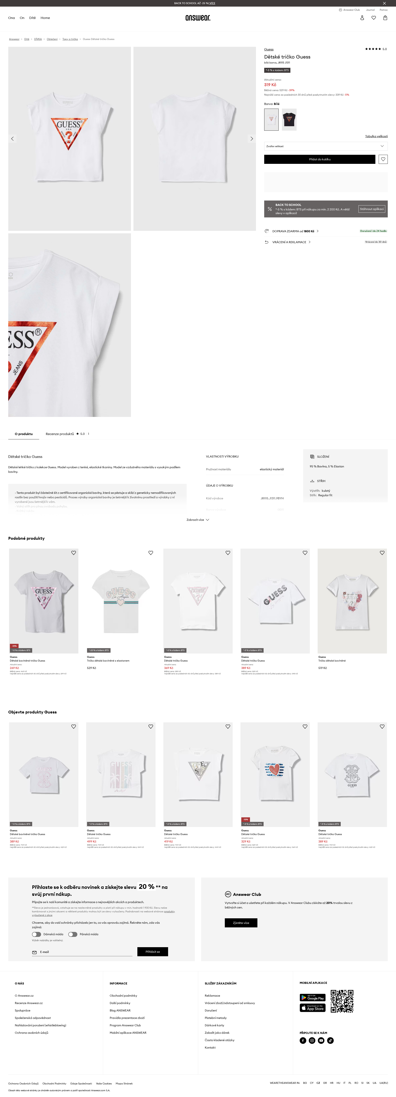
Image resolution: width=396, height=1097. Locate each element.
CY (312, 1083)
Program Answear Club (125, 1025)
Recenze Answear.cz (29, 1003)
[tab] (67, 434)
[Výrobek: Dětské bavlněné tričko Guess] (43, 601)
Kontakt (210, 1047)
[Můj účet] (362, 17)
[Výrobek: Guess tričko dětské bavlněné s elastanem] (121, 601)
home (45, 18)
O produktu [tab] (24, 434)
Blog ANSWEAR (120, 1010)
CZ (318, 1083)
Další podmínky (120, 1003)
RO (356, 1083)
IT (344, 1083)
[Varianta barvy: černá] (289, 120)
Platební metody (216, 1018)
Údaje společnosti (81, 1083)
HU (338, 1083)
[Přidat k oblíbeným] (383, 159)
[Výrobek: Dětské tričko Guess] (198, 601)
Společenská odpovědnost (33, 1018)
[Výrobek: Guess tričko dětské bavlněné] (352, 601)
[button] (326, 146)
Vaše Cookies (104, 1083)
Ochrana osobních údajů (31, 1033)
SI (362, 1083)
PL (350, 1083)
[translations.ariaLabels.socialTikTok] (330, 1040)
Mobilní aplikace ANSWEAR (128, 1033)
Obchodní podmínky (123, 995)
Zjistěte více (241, 923)
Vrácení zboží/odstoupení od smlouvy (230, 1003)
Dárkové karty (214, 1025)
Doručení (211, 1010)
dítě (32, 18)
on (22, 18)
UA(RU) (384, 1083)
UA (374, 1083)
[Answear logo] (198, 17)
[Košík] (385, 17)
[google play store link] (312, 997)
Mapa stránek (124, 1083)
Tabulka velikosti (376, 136)
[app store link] (312, 1007)
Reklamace (212, 995)
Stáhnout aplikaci (372, 209)
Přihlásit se (153, 952)
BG (305, 1083)
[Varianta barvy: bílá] (271, 120)
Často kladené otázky (220, 1040)
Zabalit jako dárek (217, 1033)
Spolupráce (22, 1010)
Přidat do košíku (320, 159)
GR (325, 1083)
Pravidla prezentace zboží (127, 1018)
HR (332, 1083)
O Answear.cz (24, 995)
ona (11, 18)
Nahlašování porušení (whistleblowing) (40, 1025)
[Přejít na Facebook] (303, 1040)
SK (368, 1083)
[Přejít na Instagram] (312, 1040)
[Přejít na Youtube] (321, 1040)
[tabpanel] (198, 481)
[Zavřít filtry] (384, 3)
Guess (268, 49)
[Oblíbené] (373, 17)
